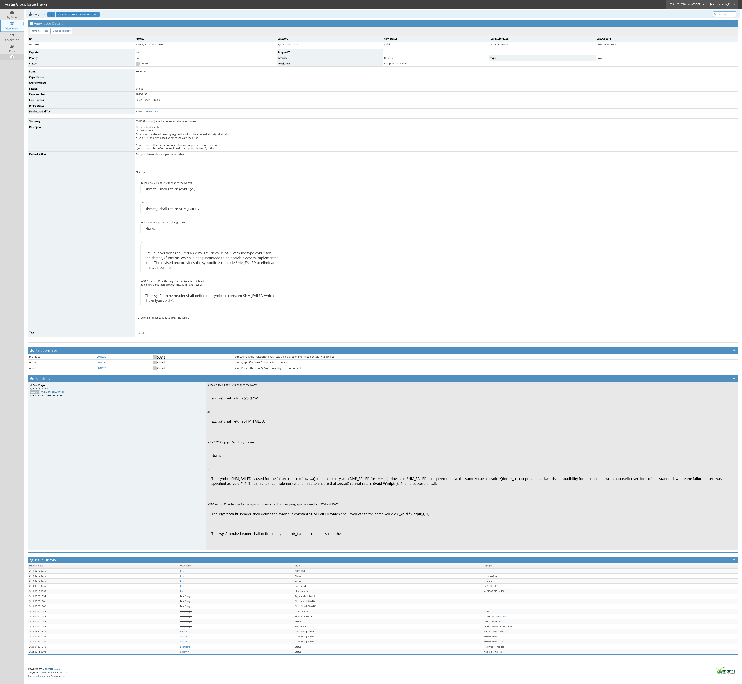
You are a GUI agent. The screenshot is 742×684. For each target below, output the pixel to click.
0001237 (101, 362)
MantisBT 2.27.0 (51, 668)
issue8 (140, 333)
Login (51, 14)
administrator (43, 676)
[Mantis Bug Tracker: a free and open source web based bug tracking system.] (725, 670)
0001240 (101, 356)
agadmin (184, 651)
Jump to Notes (40, 30)
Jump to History (61, 30)
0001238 (101, 368)
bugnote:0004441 (54, 391)
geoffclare (185, 646)
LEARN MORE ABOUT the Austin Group (77, 14)
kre (137, 52)
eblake (183, 631)
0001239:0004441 (150, 111)
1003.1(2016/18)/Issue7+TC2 (684, 4)
